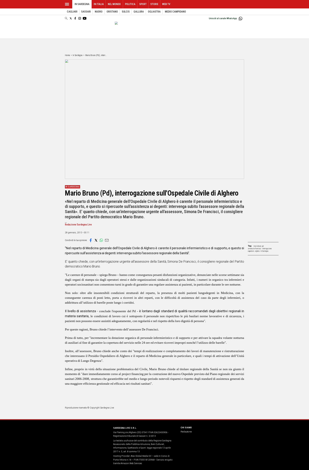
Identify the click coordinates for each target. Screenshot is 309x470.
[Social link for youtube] (84, 18)
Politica (130, 4)
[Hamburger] (67, 4)
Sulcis (126, 11)
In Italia (99, 4)
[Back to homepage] (87, 434)
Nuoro (98, 11)
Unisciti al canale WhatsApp (223, 18)
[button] (90, 240)
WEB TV (166, 4)
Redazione (186, 431)
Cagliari (72, 11)
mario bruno (257, 246)
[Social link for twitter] (70, 18)
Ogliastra (154, 11)
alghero (257, 251)
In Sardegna (82, 4)
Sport (143, 4)
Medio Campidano (175, 11)
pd (263, 246)
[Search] (66, 18)
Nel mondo (114, 4)
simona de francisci (254, 249)
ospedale (251, 251)
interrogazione (267, 249)
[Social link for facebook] (75, 18)
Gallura (139, 11)
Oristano (112, 11)
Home (67, 55)
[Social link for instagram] (79, 18)
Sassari (86, 11)
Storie (154, 4)
